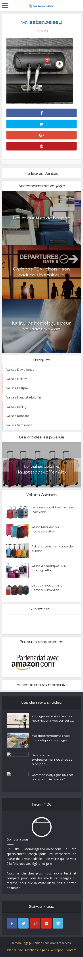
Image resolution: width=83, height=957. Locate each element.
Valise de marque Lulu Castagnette (48, 568)
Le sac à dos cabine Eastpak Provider (46, 588)
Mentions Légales (37, 950)
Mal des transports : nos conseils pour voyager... (51, 738)
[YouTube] (46, 923)
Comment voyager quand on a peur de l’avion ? (52, 777)
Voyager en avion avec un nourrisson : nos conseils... (53, 718)
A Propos (57, 950)
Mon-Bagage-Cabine (28, 943)
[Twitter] (23, 923)
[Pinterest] (35, 923)
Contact (71, 950)
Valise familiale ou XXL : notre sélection (49, 529)
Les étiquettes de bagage (41, 217)
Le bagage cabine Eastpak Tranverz (52, 510)
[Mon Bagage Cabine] (41, 5)
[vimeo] (58, 923)
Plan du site (15, 950)
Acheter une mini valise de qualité (52, 549)
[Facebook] (12, 923)
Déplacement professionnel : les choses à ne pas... (52, 759)
